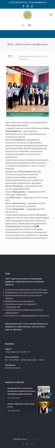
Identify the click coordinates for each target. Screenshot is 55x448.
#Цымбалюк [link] (19, 140)
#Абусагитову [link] (18, 203)
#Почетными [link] (24, 171)
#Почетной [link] (41, 215)
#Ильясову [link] (15, 197)
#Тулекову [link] (18, 186)
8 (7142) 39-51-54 (19, 2)
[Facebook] (23, 6)
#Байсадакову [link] (18, 192)
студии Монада (34, 439)
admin (39, 56)
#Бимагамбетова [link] (13, 131)
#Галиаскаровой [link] (13, 226)
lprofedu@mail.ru (39, 2)
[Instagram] (27, 6)
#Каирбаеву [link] (18, 209)
